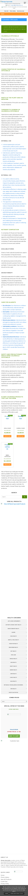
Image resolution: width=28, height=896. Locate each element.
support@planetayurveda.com (17, 5)
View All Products (6, 879)
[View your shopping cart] (25, 3)
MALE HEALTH (13, 681)
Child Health (13, 636)
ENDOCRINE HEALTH (13, 647)
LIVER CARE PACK (13, 709)
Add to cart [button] (7, 436)
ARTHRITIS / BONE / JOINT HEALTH (13, 624)
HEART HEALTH (13, 666)
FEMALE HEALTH (13, 658)
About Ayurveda (20, 11)
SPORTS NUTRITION (13, 692)
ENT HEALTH (13, 651)
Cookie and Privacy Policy (17, 893)
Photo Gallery (13, 11)
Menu (2, 14)
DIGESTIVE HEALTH (13, 643)
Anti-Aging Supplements (14, 621)
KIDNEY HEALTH (13, 669)
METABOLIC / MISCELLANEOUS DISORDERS (13, 685)
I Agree (6, 893)
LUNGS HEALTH (13, 677)
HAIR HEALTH (13, 662)
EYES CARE (13, 654)
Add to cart (14, 736)
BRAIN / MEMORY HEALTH (13, 628)
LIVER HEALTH (13, 673)
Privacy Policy (5, 883)
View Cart (6, 11)
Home (2, 875)
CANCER (13, 632)
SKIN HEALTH (13, 688)
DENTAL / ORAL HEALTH (13, 639)
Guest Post (4, 881)
